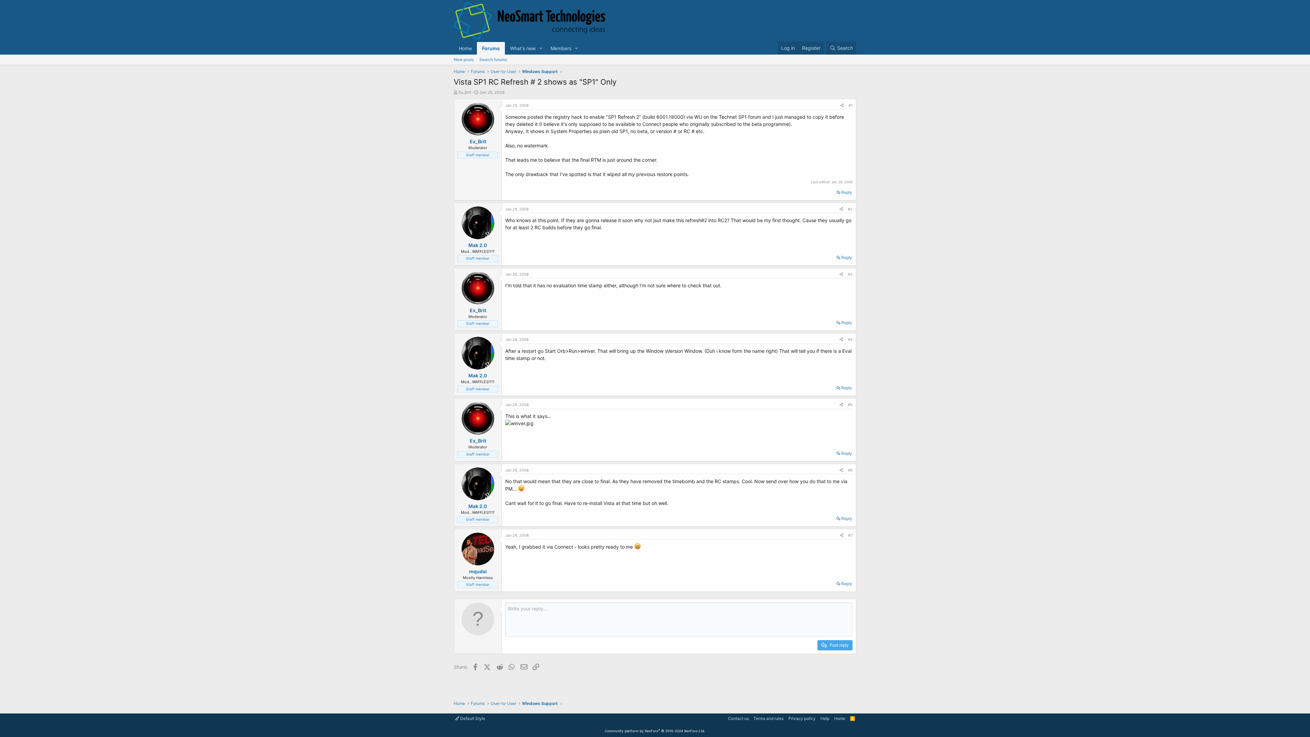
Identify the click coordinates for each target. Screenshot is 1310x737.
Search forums (493, 59)
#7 (850, 535)
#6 (850, 470)
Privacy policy (802, 718)
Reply (846, 192)
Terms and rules (769, 718)
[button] (540, 48)
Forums (491, 48)
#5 (850, 404)
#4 (850, 339)
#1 (850, 105)
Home (465, 48)
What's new (523, 48)
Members (561, 48)
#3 (850, 274)
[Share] (842, 106)
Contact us (738, 718)
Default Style (472, 718)
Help (824, 718)
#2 (850, 209)
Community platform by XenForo (655, 731)
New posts (464, 59)
